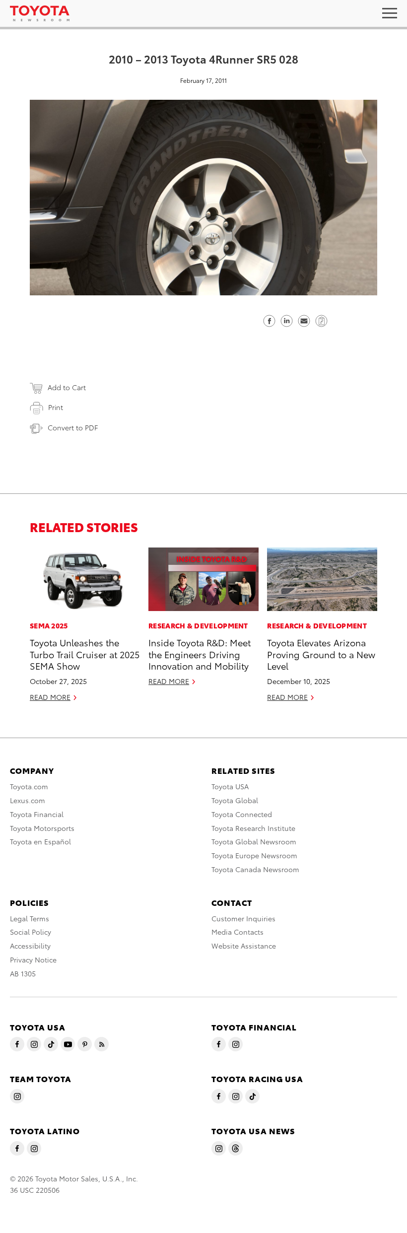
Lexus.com (27, 800)
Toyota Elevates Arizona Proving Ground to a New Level (321, 654)
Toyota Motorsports (42, 828)
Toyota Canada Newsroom (255, 869)
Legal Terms (29, 918)
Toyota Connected (241, 814)
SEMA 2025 (49, 625)
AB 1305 (23, 973)
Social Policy (30, 932)
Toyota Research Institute (253, 828)
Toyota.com (29, 786)
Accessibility (30, 946)
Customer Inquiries (243, 918)
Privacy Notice (33, 959)
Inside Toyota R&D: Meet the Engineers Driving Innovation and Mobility (199, 654)
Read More (50, 697)
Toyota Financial (37, 814)
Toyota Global (234, 800)
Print (55, 407)
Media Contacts (237, 932)
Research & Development (198, 625)
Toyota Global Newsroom (253, 841)
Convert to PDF (73, 427)
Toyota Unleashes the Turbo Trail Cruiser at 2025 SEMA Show (84, 654)
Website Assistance (243, 946)
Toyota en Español (40, 841)
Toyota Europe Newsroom (254, 855)
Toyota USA (230, 786)
